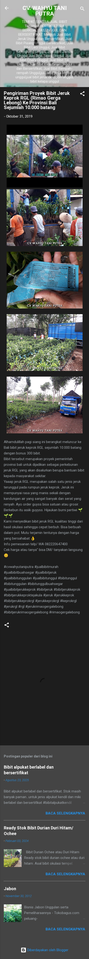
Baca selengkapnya (65, 813)
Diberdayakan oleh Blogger (47, 950)
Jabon (10, 888)
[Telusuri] (82, 9)
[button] (82, 94)
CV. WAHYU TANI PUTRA (45, 11)
